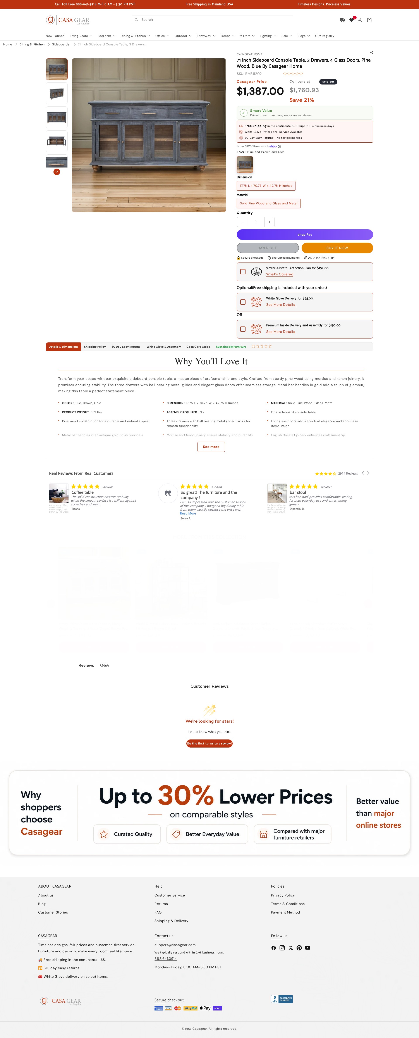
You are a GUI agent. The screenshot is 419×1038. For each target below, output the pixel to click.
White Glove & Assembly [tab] (163, 347)
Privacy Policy (283, 895)
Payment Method (285, 912)
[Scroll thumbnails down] (56, 172)
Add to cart (94, 647)
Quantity (245, 213)
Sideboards (61, 44)
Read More (79, 513)
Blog (42, 904)
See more (211, 446)
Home (7, 44)
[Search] (136, 19)
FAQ (158, 912)
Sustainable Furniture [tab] (231, 347)
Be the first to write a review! (209, 743)
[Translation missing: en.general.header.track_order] (342, 19)
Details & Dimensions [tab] (63, 347)
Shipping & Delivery (171, 921)
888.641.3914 (166, 958)
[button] (369, 20)
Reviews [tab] (86, 665)
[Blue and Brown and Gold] (245, 164)
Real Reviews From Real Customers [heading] (81, 473)
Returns (161, 904)
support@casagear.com (175, 945)
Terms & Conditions (288, 904)
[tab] (262, 346)
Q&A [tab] (104, 665)
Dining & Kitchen (32, 44)
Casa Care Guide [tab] (198, 347)
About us (46, 895)
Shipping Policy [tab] (95, 347)
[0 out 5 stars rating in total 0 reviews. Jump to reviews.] (294, 74)
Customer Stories (53, 912)
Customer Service (170, 895)
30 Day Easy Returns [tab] (126, 347)
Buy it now (337, 248)
